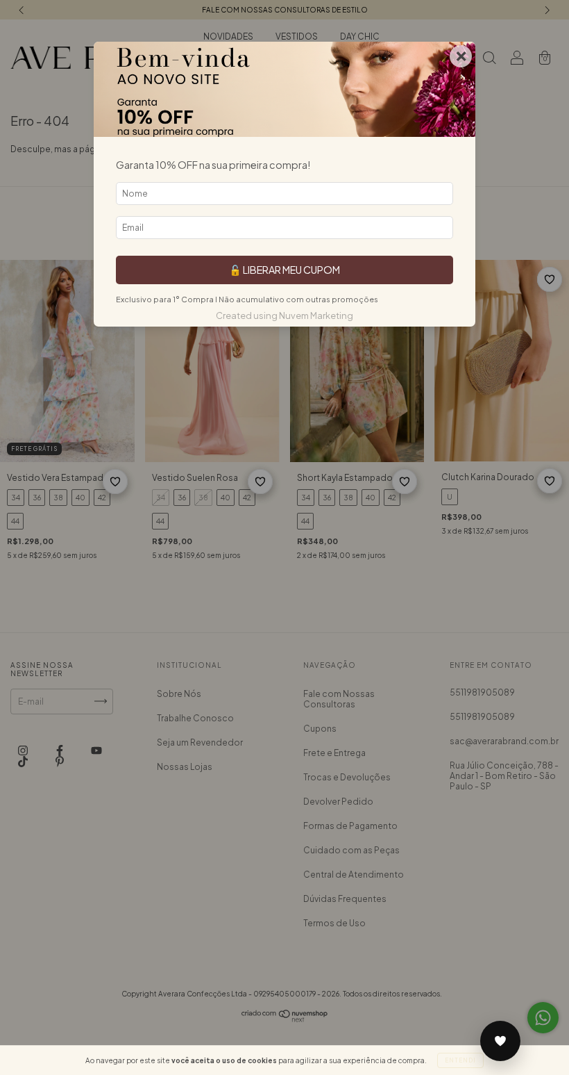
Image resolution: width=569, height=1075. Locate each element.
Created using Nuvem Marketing (284, 315)
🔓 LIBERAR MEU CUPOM (284, 269)
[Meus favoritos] (500, 1041)
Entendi (460, 1060)
